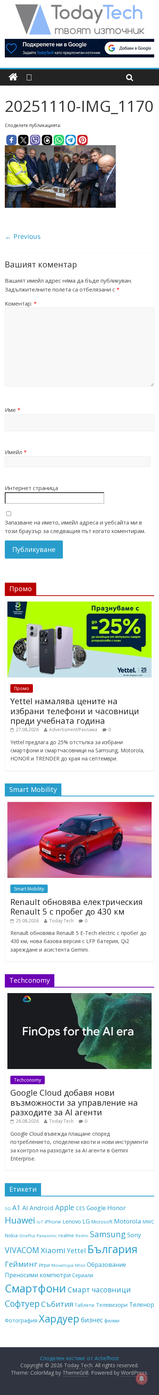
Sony (134, 1235)
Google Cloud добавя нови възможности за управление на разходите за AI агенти (74, 1102)
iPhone (53, 1221)
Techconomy (27, 1080)
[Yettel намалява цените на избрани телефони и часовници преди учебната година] (79, 605)
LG (86, 1221)
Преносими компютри (38, 1275)
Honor (116, 1207)
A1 (16, 1207)
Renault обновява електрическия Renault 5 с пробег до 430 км (76, 906)
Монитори (62, 1265)
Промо (21, 688)
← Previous (23, 236)
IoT (40, 1222)
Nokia (11, 1235)
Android (42, 1207)
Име (12, 409)
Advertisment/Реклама (73, 729)
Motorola (127, 1221)
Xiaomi (53, 1250)
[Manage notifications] (142, 1379)
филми (111, 1320)
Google (96, 1208)
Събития (57, 1304)
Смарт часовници (99, 1290)
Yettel (76, 1250)
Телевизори (112, 1304)
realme (66, 1235)
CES (80, 1208)
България (112, 1249)
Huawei (20, 1220)
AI (25, 1207)
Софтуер (22, 1303)
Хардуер (59, 1318)
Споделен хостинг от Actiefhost (79, 1358)
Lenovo (71, 1221)
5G (8, 1208)
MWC (148, 1221)
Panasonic (47, 1235)
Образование (106, 1265)
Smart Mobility (29, 889)
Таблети (84, 1305)
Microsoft (101, 1221)
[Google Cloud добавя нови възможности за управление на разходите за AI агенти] (79, 997)
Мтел (80, 1265)
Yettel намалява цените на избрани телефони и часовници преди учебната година (74, 710)
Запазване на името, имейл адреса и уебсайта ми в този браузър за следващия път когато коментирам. (75, 527)
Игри (44, 1265)
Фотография (21, 1320)
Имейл (16, 452)
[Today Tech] (79, 8)
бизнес (92, 1319)
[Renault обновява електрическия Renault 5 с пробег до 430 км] (79, 805)
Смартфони (35, 1288)
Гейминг (21, 1264)
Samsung (108, 1233)
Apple (64, 1207)
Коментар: (21, 303)
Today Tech (61, 921)
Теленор (141, 1305)
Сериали (82, 1275)
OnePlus (27, 1235)
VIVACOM (22, 1250)
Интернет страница (31, 488)
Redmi (81, 1235)
